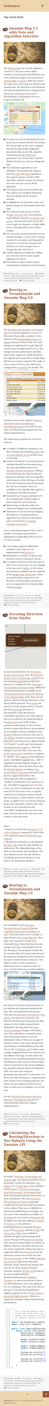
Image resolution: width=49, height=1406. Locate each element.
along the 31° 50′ (35, 829)
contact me (23, 367)
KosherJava (12, 6)
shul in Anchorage (12, 753)
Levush (33, 703)
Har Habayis (9, 738)
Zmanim (7, 276)
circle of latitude (11, 832)
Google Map (21, 1186)
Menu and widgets (42, 8)
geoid (21, 871)
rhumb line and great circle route (19, 93)
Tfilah (37, 278)
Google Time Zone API (16, 214)
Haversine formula (13, 1258)
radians (26, 568)
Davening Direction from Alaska (26, 616)
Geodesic (14, 871)
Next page (46, 1394)
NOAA (27, 174)
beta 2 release (37, 1220)
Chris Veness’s (37, 1293)
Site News (41, 273)
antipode (24, 756)
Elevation (24, 276)
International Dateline (19, 874)
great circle (12, 722)
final (16, 1239)
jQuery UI (29, 552)
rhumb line (17, 709)
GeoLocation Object (13, 1233)
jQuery (25, 495)
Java (38, 1230)
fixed (16, 944)
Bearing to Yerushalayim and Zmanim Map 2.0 (22, 889)
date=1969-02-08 (28, 155)
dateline (15, 769)
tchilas (37, 451)
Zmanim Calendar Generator (19, 470)
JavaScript (21, 600)
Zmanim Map (14, 68)
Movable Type (10, 845)
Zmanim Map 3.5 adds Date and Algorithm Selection (21, 32)
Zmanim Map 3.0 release (15, 80)
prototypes (17, 587)
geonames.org (23, 1014)
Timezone (7, 281)
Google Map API (29, 937)
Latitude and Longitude (17, 278)
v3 (37, 348)
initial (6, 1239)
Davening (17, 276)
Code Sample (25, 1381)
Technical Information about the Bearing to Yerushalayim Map (23, 423)
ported (31, 1252)
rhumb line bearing (33, 1239)
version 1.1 (11, 1223)
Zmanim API (38, 1217)
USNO (17, 174)
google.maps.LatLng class (24, 574)
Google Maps (34, 276)
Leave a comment (28, 281)
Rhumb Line (30, 278)
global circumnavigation (18, 747)
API (18, 1381)
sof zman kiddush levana (18, 455)
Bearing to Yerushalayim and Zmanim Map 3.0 (22, 293)
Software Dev (13, 598)
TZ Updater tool (22, 1049)
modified (15, 1293)
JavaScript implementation (16, 1296)
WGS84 (28, 835)
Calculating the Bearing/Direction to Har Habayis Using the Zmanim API (24, 1138)
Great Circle (13, 600)
